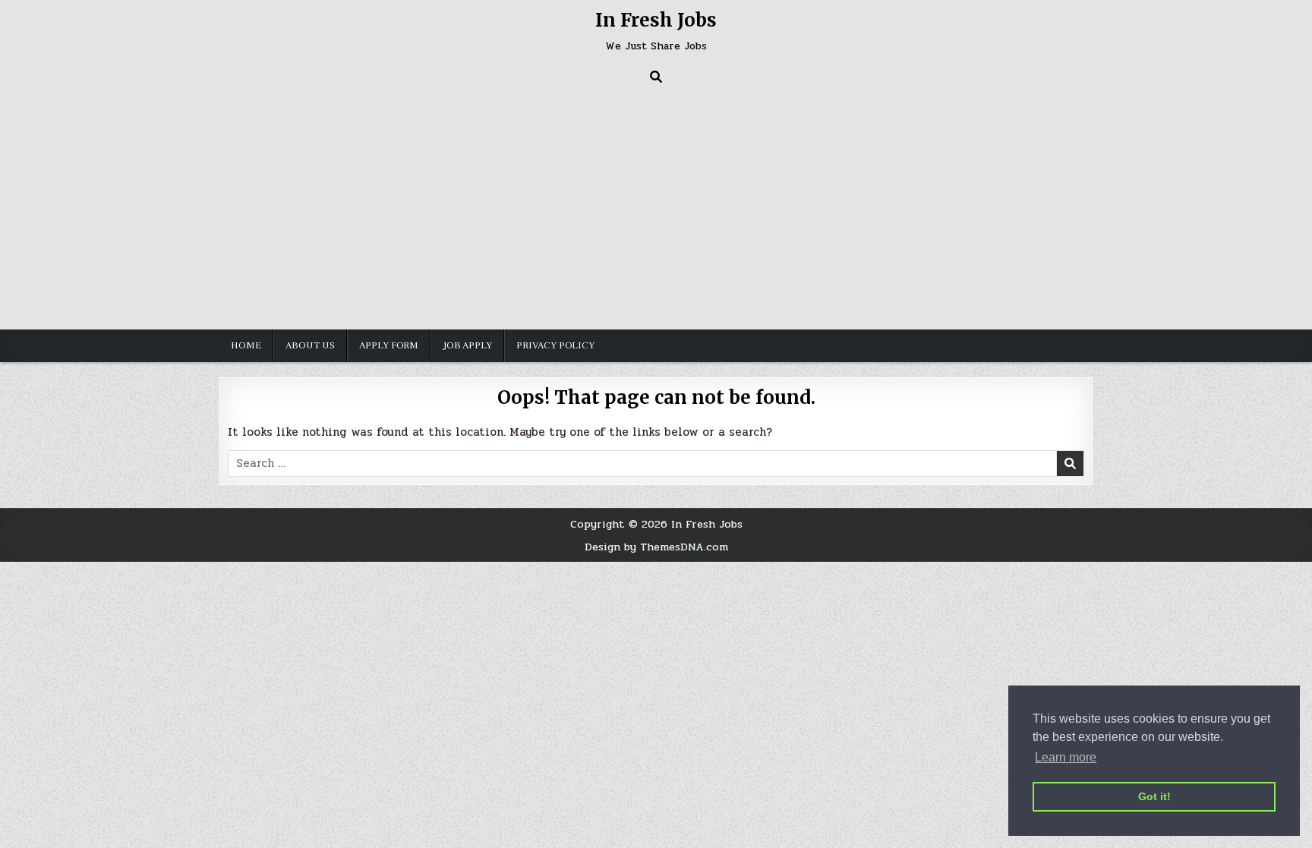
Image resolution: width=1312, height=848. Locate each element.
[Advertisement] (656, 204)
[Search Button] (656, 76)
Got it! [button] (1154, 796)
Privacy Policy (555, 345)
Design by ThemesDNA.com (656, 546)
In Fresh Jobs (656, 20)
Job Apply (467, 345)
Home (246, 345)
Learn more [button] (1065, 757)
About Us (310, 345)
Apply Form (388, 345)
